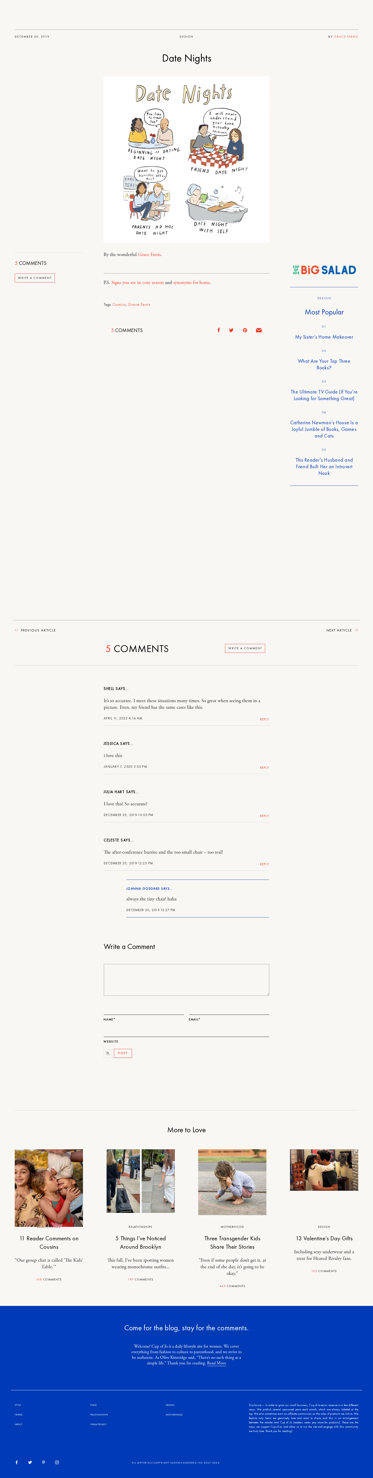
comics (119, 304)
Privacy (102, 1424)
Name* (110, 1019)
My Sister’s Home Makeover (324, 337)
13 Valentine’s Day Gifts (324, 1238)
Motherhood (232, 1227)
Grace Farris (346, 37)
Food (93, 1405)
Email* (195, 1019)
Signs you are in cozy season (137, 283)
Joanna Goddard (143, 888)
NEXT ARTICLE (340, 630)
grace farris (139, 304)
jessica (111, 743)
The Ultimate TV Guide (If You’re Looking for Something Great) (324, 395)
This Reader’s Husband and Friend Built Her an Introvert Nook (324, 466)
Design (186, 37)
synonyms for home (191, 283)
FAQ (92, 1424)
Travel (19, 1414)
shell (109, 688)
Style (18, 1405)
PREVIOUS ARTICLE (38, 630)
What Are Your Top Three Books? (324, 364)
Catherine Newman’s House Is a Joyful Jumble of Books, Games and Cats (324, 429)
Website (111, 1041)
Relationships (140, 1227)
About (18, 1424)
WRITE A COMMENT (35, 278)
